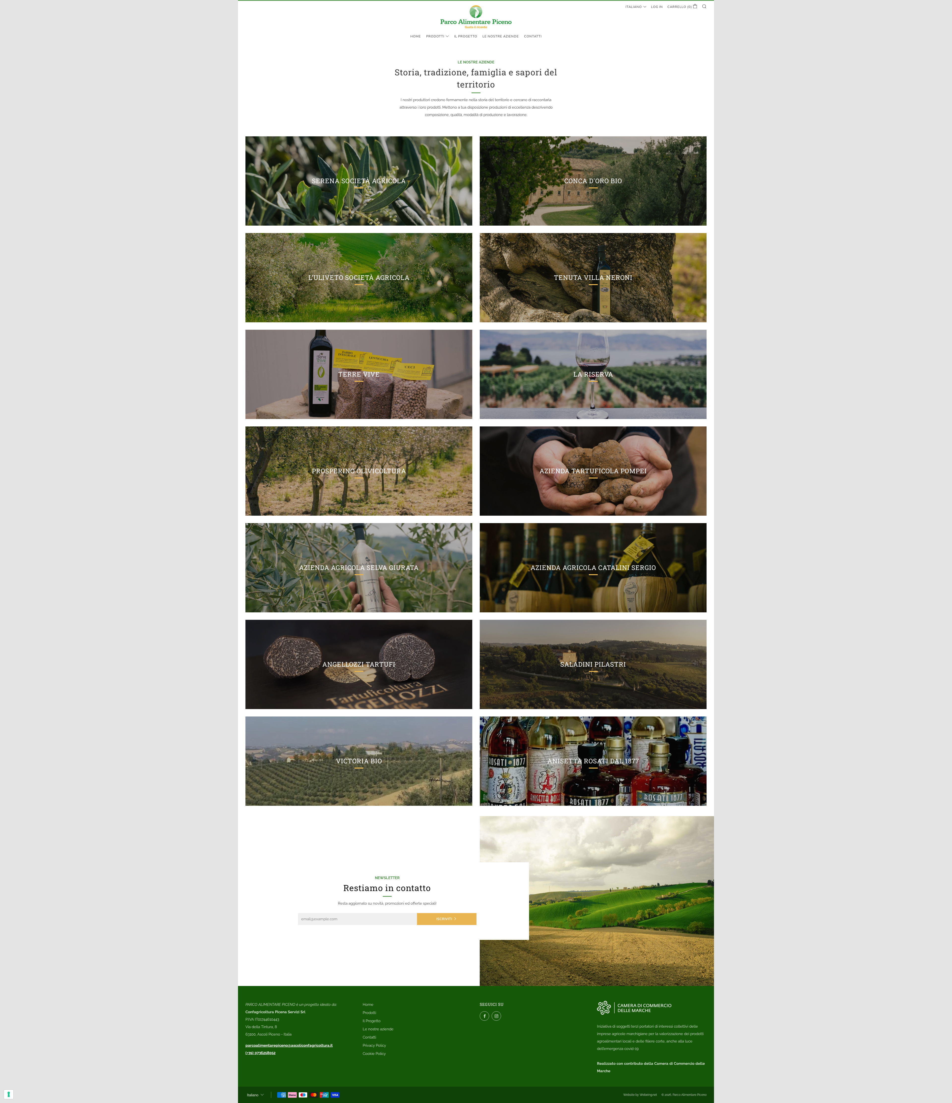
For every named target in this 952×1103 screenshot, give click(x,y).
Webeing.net (648, 1095)
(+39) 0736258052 (260, 1053)
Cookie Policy (374, 1053)
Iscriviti (444, 919)
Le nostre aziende (500, 36)
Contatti (533, 36)
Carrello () (680, 7)
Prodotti (435, 36)
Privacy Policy (374, 1045)
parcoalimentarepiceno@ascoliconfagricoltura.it (289, 1045)
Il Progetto (465, 36)
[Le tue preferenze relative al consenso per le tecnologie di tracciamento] (8, 1094)
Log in (657, 7)
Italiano (633, 7)
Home (415, 36)
